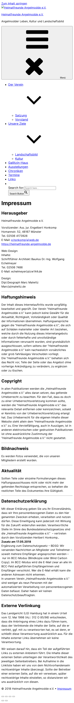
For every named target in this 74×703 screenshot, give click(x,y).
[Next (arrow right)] (6, 700)
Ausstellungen (18, 167)
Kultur (19, 158)
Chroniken (15, 171)
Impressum (64, 688)
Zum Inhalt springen (14, 3)
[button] (10, 183)
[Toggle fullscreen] (10, 696)
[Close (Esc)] (2, 696)
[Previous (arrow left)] (2, 700)
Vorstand (21, 119)
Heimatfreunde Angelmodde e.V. (22, 14)
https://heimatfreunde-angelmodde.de (26, 244)
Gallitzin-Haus (18, 162)
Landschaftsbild (26, 154)
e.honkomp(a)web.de (25, 240)
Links (12, 179)
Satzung (21, 115)
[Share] (6, 696)
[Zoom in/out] (13, 696)
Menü (63, 77)
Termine (14, 175)
